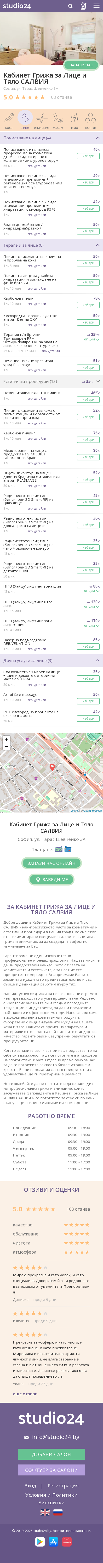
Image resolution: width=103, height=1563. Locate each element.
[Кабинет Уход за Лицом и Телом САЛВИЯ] (58, 1512)
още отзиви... (26, 1393)
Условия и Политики (51, 1494)
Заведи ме (54, 879)
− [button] (6, 746)
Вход (30, 1485)
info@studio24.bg (56, 1437)
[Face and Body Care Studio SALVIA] (45, 1512)
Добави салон (51, 1454)
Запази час (81, 65)
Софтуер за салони (51, 1470)
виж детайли (37, 166)
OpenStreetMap (92, 810)
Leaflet (75, 810)
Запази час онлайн (52, 863)
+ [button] (6, 739)
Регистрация (63, 1485)
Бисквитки (51, 1502)
